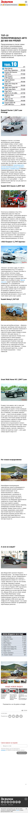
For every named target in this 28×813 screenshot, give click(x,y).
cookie (17, 810)
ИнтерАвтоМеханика (10, 5)
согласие (3, 750)
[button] (26, 809)
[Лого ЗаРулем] (7, 2)
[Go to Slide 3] (17, 681)
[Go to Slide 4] (23, 681)
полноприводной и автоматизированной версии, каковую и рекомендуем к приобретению (12, 166)
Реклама (10, 805)
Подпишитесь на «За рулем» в (14, 704)
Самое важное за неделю (9, 743)
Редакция (4, 805)
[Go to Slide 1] (4, 681)
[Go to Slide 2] (10, 681)
